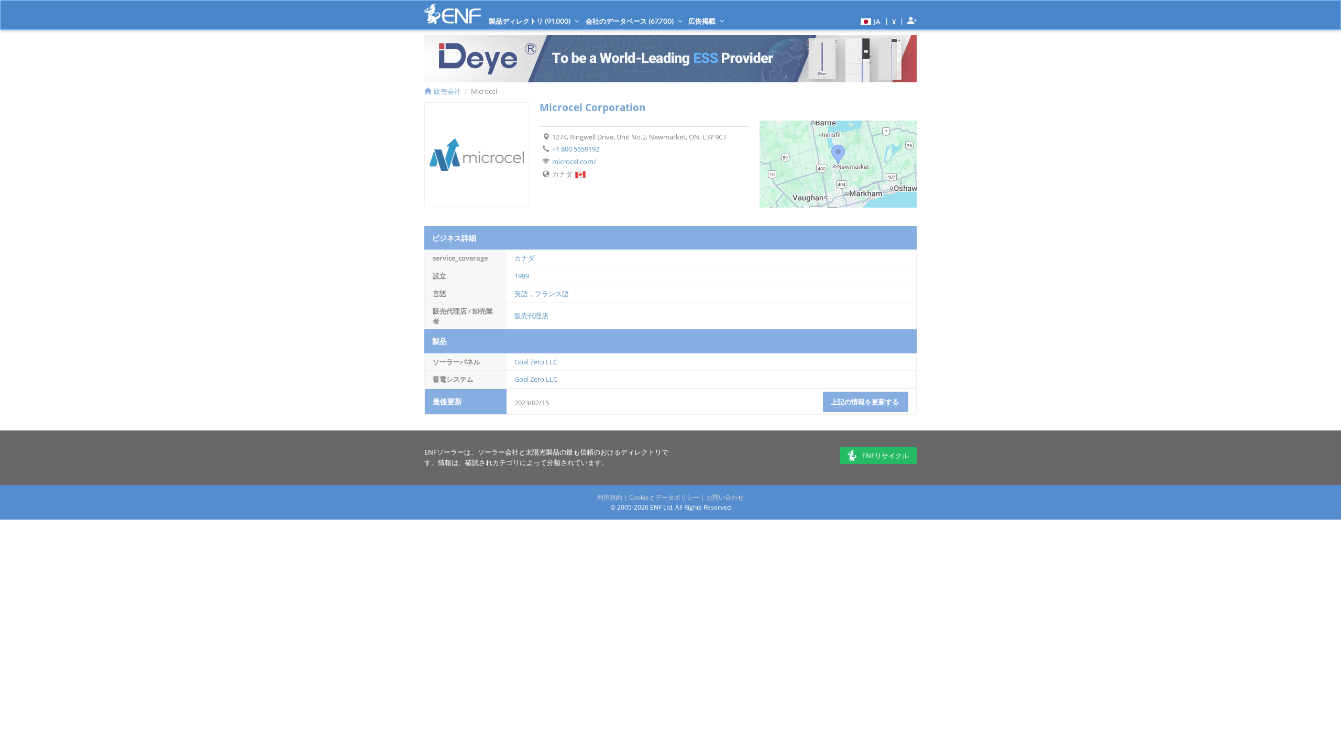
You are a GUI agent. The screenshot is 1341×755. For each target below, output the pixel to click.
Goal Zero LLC (535, 361)
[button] (869, 21)
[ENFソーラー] (452, 14)
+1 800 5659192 (575, 149)
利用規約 (609, 497)
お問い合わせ (725, 497)
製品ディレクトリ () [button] (530, 21)
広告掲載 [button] (702, 21)
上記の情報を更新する (865, 401)
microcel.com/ (574, 161)
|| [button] (894, 21)
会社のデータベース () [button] (630, 21)
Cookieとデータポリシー (664, 497)
